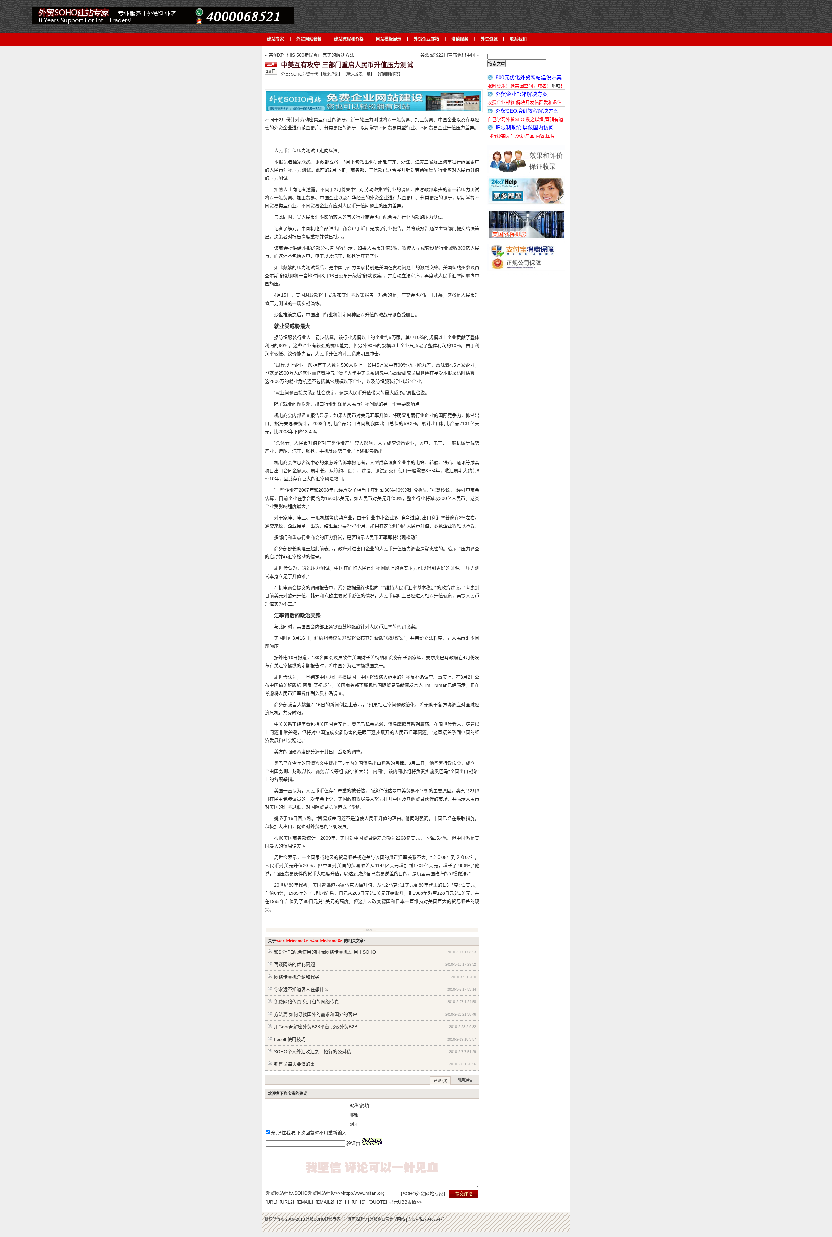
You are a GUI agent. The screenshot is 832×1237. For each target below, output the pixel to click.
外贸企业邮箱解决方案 (522, 94)
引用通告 (465, 1080)
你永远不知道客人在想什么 (301, 989)
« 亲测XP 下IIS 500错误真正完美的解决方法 (309, 55)
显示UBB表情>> (405, 1201)
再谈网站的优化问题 (294, 964)
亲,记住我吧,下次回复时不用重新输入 (308, 1132)
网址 (353, 1123)
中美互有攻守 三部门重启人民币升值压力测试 (347, 65)
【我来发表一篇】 (358, 74)
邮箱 (353, 1114)
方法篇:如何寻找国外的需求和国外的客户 (315, 1014)
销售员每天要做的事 (294, 1064)
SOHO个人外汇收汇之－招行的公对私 (312, 1051)
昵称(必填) (360, 1105)
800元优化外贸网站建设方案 (529, 77)
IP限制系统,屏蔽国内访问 (525, 127)
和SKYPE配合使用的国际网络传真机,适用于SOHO (325, 952)
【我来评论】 (330, 74)
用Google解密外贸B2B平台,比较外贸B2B (315, 1026)
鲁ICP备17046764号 (426, 1219)
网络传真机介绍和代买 (296, 977)
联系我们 (518, 38)
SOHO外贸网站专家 (423, 1193)
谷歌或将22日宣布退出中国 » (449, 55)
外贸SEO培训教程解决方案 (527, 111)
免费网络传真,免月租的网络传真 (306, 1001)
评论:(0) (440, 1080)
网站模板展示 (388, 38)
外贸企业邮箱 (426, 38)
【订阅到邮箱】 (389, 74)
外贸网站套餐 (309, 38)
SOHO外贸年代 (304, 74)
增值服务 (459, 38)
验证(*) (353, 1143)
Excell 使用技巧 (290, 1039)
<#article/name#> (292, 941)
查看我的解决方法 (148, 10)
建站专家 (275, 38)
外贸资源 (489, 38)
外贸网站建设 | (356, 1219)
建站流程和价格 (349, 38)
